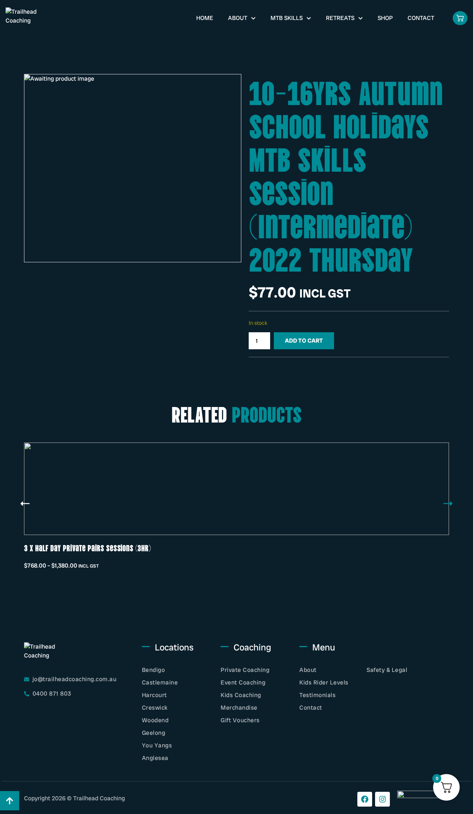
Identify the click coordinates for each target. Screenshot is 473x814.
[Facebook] (364, 799)
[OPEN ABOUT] (253, 18)
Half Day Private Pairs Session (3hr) (225, 547)
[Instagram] (382, 799)
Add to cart (304, 340)
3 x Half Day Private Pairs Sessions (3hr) (87, 547)
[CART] (460, 18)
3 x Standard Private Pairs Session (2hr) (378, 547)
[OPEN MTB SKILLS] (308, 18)
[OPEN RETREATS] (360, 18)
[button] (25, 503)
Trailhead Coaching (99, 798)
